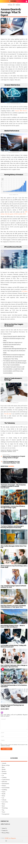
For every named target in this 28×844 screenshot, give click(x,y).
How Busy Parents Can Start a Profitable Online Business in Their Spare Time (13, 606)
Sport (3, 805)
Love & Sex (5, 801)
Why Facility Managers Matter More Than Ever (14, 546)
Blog (3, 767)
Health (3, 793)
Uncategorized (5, 814)
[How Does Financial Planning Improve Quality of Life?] (14, 695)
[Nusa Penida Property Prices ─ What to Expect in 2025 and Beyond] (14, 616)
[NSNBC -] (14, 841)
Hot (14, 4)
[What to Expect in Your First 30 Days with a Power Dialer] (14, 556)
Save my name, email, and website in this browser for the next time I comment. (14, 745)
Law (3, 797)
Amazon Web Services (21, 110)
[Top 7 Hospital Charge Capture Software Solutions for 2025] (14, 576)
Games (3, 791)
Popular (10, 4)
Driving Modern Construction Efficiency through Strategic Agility (13, 507)
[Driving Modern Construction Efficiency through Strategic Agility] (14, 497)
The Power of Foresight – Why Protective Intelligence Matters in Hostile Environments (13, 486)
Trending (17, 4)
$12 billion (24, 291)
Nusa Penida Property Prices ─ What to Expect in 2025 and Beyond (13, 626)
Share (2, 20)
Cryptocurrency (6, 779)
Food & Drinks (6, 787)
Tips (3, 810)
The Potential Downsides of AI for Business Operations (14, 686)
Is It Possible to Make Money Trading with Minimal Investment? (13, 646)
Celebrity (4, 777)
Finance (4, 785)
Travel (3, 812)
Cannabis (4, 773)
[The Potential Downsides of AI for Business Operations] (14, 676)
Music (3, 803)
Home (3, 795)
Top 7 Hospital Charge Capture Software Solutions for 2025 (13, 586)
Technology (5, 808)
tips (15, 451)
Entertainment (5, 783)
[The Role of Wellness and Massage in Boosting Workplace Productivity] (14, 517)
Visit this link (7, 414)
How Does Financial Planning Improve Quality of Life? (12, 705)
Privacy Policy (5, 832)
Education (4, 781)
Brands (4, 769)
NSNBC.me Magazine (10, 838)
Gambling (4, 789)
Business (9, 450)
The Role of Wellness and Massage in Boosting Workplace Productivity (12, 526)
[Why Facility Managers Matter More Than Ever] (14, 536)
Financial (15, 450)
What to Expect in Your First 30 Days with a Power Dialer (14, 566)
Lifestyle (4, 799)
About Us (4, 828)
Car (3, 775)
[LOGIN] (26, 1)
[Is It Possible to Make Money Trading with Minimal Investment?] (14, 636)
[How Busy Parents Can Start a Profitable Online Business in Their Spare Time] (14, 596)
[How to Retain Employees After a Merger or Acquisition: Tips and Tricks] (14, 656)
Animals (4, 763)
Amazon (4, 450)
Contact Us (5, 830)
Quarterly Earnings (7, 451)
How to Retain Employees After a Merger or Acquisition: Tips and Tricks (14, 666)
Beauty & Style (6, 765)
